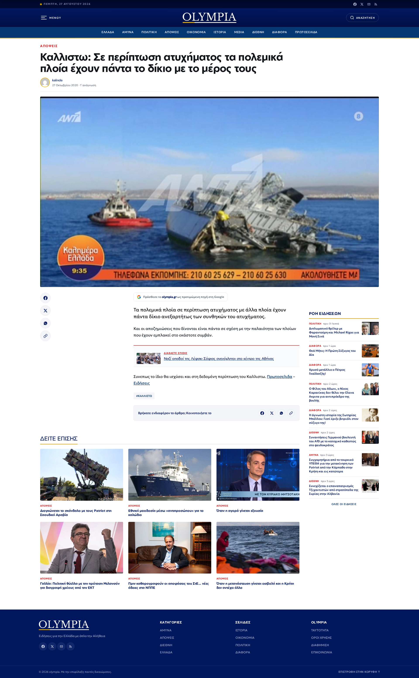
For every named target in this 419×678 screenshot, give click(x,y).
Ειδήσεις (142, 383)
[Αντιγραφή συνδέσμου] (45, 336)
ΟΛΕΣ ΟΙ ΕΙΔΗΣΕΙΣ (344, 504)
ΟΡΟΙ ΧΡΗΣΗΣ (321, 638)
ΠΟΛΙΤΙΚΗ (149, 32)
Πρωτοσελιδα (279, 376)
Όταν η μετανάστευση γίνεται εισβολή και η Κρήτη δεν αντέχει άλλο (255, 585)
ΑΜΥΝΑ (128, 32)
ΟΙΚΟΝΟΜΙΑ (196, 32)
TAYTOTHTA (320, 630)
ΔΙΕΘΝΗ (258, 32)
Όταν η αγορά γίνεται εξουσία (239, 511)
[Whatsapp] (45, 323)
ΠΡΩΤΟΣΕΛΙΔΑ (306, 32)
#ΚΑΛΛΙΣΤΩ (144, 396)
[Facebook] (355, 4)
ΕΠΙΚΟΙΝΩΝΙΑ (321, 652)
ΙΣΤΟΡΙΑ (220, 32)
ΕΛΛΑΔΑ (107, 32)
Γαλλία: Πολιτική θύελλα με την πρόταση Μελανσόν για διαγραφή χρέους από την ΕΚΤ (80, 585)
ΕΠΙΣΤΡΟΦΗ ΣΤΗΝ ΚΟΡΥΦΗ (359, 671)
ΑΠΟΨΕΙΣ (172, 32)
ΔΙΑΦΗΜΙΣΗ (320, 645)
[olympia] (209, 18)
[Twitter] (362, 4)
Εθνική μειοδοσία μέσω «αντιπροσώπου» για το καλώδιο (166, 513)
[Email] (369, 4)
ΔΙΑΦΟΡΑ (279, 32)
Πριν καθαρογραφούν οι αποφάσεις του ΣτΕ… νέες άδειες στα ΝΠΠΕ (168, 585)
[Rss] (376, 4)
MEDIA (239, 32)
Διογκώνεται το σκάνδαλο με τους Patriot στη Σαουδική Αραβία (76, 513)
